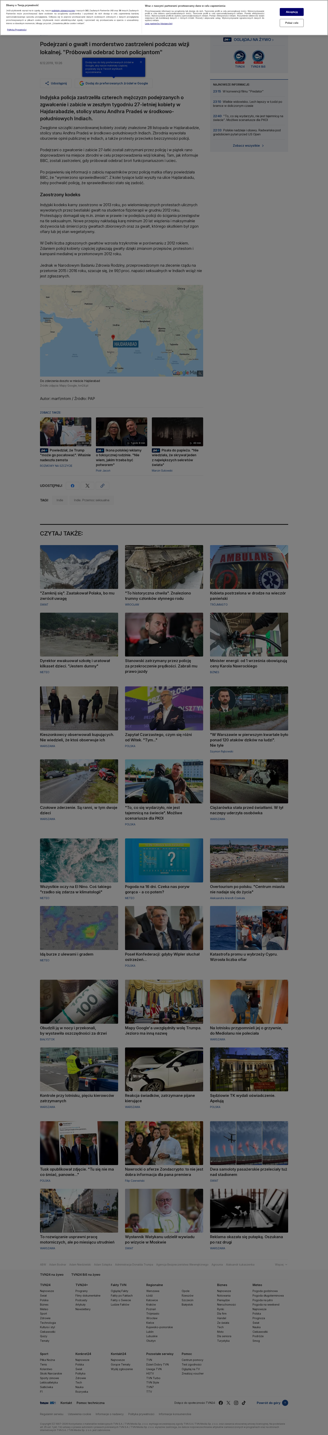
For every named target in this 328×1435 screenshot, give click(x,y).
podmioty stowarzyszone (63, 10)
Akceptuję (292, 12)
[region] (164, 17)
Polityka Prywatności (16, 30)
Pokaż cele (291, 22)
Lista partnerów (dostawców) (159, 23)
